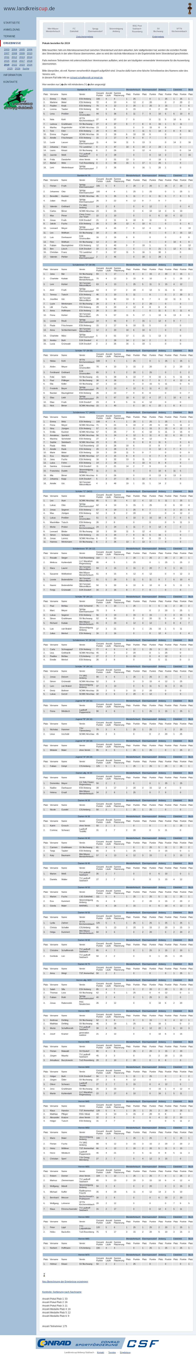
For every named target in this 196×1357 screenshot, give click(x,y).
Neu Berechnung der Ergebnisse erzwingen (65, 1281)
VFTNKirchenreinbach (179, 30)
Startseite (11, 22)
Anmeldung (11, 29)
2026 (17, 68)
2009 (22, 53)
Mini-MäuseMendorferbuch (53, 30)
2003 (6, 49)
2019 (6, 65)
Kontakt (100, 1352)
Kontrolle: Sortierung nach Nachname (62, 1292)
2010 (29, 53)
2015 (6, 61)
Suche (26, 68)
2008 (14, 53)
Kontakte (10, 81)
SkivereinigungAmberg (116, 30)
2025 (10, 68)
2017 (22, 61)
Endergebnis (158, 36)
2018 (29, 61)
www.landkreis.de (29, 8)
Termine (9, 36)
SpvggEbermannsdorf (95, 30)
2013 (22, 57)
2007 (6, 53)
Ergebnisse (12, 43)
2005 (22, 49)
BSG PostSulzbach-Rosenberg (137, 29)
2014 (29, 57)
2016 (14, 61)
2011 (6, 57)
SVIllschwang (158, 30)
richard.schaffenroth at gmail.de (86, 77)
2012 (14, 57)
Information (12, 75)
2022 (14, 65)
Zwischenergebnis (84, 36)
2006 (29, 49)
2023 (22, 65)
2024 (29, 65)
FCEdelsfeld (74, 30)
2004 (14, 49)
